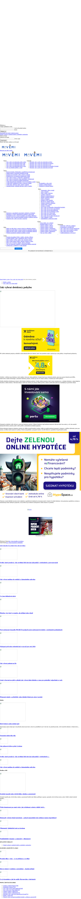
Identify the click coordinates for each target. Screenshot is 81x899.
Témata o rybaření (45, 206)
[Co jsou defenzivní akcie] (8, 593)
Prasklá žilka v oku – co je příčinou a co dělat (15, 858)
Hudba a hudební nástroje (47, 197)
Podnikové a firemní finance (46, 186)
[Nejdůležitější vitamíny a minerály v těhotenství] (4, 835)
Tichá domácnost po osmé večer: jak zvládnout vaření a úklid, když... (22, 807)
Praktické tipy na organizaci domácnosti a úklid (18, 176)
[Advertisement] (40, 264)
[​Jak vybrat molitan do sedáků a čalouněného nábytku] (8, 576)
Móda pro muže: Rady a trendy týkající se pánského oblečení (21, 230)
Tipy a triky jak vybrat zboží (48, 213)
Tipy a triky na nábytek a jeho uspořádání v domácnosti (20, 179)
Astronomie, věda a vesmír (47, 190)
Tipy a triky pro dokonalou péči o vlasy (16, 166)
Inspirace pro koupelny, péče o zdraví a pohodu (18, 174)
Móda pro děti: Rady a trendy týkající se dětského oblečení (21, 228)
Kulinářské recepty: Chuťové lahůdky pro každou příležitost (21, 215)
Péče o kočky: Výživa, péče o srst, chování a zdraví (19, 240)
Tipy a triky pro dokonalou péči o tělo (15, 164)
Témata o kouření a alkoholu (48, 203)
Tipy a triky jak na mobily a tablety (69, 230)
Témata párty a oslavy (46, 204)
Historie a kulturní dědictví (47, 196)
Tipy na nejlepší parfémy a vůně (14, 167)
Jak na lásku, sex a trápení (46, 223)
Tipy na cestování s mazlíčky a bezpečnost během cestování (21, 244)
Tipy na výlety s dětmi (45, 232)
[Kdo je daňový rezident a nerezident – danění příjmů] (4, 865)
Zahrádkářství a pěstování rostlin (49, 218)
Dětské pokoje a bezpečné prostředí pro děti (17, 173)
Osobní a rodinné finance (45, 184)
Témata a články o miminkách (47, 228)
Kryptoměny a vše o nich (45, 183)
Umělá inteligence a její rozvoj (68, 232)
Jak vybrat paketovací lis (8, 663)
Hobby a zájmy (6, 279)
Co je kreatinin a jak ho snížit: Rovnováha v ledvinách (18, 879)
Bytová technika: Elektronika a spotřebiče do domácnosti (20, 172)
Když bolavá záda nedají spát (9, 724)
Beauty (5, 160)
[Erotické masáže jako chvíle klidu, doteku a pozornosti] (13, 791)
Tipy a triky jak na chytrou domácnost (69, 228)
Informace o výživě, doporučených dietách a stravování (20, 214)
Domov (5, 170)
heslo (16, 129)
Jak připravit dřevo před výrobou (11, 746)
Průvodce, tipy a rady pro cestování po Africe (41, 162)
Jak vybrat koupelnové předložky (14, 542)
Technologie (60, 224)
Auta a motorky (45, 191)
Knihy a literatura (45, 198)
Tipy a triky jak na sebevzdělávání (49, 210)
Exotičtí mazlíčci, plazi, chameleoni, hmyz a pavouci (19, 238)
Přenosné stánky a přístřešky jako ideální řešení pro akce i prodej (21, 697)
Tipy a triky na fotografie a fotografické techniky (53, 207)
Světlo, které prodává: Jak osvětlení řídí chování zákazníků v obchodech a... (24, 756)
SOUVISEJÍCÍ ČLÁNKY (7, 545)
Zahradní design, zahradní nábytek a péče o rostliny (19, 186)
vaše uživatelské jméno (20, 128)
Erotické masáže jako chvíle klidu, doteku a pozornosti (17, 794)
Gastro (5, 211)
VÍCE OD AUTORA (19, 545)
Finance (38, 181)
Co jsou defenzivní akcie (8, 596)
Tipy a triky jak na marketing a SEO (50, 211)
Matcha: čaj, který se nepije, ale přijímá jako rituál (16, 613)
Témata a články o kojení (46, 227)
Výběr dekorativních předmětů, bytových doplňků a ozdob (21, 181)
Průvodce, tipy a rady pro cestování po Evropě (41, 167)
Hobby (39, 189)
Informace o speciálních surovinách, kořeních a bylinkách (20, 213)
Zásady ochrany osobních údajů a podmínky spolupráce (14, 134)
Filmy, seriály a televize (47, 193)
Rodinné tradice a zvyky (46, 224)
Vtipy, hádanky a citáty (46, 217)
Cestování (29, 160)
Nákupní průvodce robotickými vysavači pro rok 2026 (17, 646)
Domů (1, 279)
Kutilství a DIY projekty (47, 200)
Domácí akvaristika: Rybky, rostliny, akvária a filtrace (19, 237)
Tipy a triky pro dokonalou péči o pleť (15, 163)
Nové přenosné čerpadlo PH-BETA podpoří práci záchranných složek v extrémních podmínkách (31, 630)
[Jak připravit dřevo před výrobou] (4, 743)
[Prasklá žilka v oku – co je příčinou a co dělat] (3, 855)
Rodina (39, 221)
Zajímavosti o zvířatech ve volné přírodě (16, 245)
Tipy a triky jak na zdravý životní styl (50, 215)
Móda (5, 227)
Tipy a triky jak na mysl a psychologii (50, 208)
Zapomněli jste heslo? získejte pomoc (9, 133)
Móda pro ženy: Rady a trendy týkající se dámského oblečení (21, 231)
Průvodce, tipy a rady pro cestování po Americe (41, 163)
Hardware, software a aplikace (68, 225)
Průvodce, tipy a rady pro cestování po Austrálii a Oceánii (44, 166)
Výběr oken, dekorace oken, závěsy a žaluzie (17, 184)
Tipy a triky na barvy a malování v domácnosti (18, 177)
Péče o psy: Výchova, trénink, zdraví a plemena (18, 242)
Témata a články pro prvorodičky (48, 230)
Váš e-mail (17, 138)
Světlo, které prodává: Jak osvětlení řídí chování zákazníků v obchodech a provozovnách (29, 562)
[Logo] (11, 158)
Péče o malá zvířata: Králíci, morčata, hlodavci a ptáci (19, 241)
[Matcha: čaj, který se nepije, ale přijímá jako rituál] (8, 610)
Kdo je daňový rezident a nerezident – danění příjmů (17, 869)
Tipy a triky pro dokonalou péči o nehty (16, 162)
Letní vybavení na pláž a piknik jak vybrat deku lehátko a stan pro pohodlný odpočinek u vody (31, 680)
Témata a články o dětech (46, 225)
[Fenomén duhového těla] (4, 732)
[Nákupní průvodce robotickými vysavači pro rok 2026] (8, 643)
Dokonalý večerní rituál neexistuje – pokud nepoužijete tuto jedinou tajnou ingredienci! (28, 818)
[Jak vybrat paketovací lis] (8, 660)
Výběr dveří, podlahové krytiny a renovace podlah (18, 183)
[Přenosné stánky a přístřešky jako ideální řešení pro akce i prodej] (8, 694)
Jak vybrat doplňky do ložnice (16, 541)
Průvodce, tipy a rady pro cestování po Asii (40, 164)
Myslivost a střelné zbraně (47, 201)
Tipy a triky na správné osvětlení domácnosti (17, 180)
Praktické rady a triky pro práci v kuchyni (16, 218)
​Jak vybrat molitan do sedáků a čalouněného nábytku (17, 579)
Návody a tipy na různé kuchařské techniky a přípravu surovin (21, 217)
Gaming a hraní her (46, 194)
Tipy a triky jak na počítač (66, 231)
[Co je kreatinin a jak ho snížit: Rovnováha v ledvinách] (3, 876)
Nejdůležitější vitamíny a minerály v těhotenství (15, 839)
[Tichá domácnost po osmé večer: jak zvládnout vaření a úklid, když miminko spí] (4, 804)
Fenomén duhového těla (8, 735)
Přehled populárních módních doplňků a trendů (18, 232)
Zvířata (5, 235)
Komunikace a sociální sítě (67, 227)
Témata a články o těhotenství (47, 231)
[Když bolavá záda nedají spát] (13, 720)
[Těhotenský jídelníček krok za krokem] (4, 825)
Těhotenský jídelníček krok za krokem (12, 828)
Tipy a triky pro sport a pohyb (48, 214)
